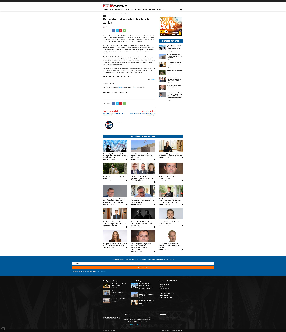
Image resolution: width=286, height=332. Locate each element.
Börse (107, 13)
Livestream (121, 87)
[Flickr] (167, 318)
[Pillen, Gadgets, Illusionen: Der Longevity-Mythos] (171, 213)
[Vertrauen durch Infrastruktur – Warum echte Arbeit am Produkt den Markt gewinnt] (143, 213)
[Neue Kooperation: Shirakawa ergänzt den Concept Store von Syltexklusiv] (162, 56)
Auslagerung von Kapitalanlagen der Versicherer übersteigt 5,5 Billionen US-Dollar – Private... (114, 200)
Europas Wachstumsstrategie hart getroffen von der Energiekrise (115, 245)
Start (104, 13)
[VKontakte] (174, 318)
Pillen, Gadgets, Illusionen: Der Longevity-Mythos (169, 222)
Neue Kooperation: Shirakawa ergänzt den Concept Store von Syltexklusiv (174, 56)
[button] (181, 9)
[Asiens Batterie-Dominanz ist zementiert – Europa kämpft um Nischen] (171, 236)
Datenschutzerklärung (101, 271)
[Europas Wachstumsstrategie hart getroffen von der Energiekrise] (115, 236)
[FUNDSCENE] (104, 27)
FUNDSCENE (108, 27)
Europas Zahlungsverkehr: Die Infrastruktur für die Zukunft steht (174, 64)
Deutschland (114, 92)
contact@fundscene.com (136, 324)
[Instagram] (176, 1)
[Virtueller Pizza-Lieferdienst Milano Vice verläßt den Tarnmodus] (106, 292)
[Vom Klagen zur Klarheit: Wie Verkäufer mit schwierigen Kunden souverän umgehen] (143, 191)
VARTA (126, 92)
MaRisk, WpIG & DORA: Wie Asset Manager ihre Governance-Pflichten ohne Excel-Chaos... (115, 155)
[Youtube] (182, 1)
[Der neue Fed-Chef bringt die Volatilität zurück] (162, 87)
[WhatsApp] (124, 30)
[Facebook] (174, 1)
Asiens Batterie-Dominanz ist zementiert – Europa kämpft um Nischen (170, 245)
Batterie (108, 92)
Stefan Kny (133, 159)
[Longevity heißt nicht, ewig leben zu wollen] (162, 72)
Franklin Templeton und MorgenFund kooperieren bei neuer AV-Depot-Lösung (174, 79)
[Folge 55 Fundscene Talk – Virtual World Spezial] (106, 300)
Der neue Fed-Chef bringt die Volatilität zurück (168, 177)
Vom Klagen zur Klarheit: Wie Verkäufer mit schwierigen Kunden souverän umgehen (142, 200)
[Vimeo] (180, 1)
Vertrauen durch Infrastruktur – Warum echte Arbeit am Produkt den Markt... (142, 223)
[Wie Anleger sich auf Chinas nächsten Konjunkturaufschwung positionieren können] (115, 213)
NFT (135, 87)
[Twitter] (178, 1)
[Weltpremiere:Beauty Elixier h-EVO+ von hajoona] (106, 285)
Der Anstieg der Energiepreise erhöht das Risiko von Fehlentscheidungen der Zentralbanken (141, 246)
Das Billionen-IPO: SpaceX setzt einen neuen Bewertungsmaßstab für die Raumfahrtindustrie (170, 200)
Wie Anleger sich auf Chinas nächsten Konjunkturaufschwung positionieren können (114, 223)
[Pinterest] (120, 30)
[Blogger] (160, 318)
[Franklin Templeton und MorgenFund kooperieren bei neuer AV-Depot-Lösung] (162, 79)
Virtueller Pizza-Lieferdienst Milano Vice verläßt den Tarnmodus (119, 292)
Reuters (153, 79)
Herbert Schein (121, 92)
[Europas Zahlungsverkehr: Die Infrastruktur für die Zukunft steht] (162, 64)
